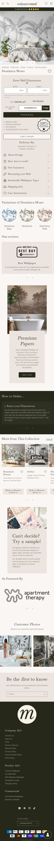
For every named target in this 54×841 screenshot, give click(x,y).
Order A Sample (27, 136)
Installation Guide (12, 780)
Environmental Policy (13, 755)
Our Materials (10, 774)
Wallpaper (5, 67)
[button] (2, 3)
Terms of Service (11, 745)
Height (38, 87)
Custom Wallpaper (12, 771)
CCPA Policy (10, 758)
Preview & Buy (27, 115)
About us (8, 739)
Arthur (30, 471)
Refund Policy (10, 748)
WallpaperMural (29, 840)
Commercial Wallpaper (14, 796)
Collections (15, 67)
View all (49, 439)
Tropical (30, 67)
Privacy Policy (10, 752)
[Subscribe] (44, 694)
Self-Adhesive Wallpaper (14, 777)
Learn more (27, 375)
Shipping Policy (11, 784)
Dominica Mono (40, 67)
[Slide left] (21, 63)
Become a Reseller (12, 800)
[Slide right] (32, 63)
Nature (23, 67)
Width (15, 87)
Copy (45, 108)
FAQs (7, 742)
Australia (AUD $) (26, 823)
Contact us (9, 736)
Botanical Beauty (8, 473)
